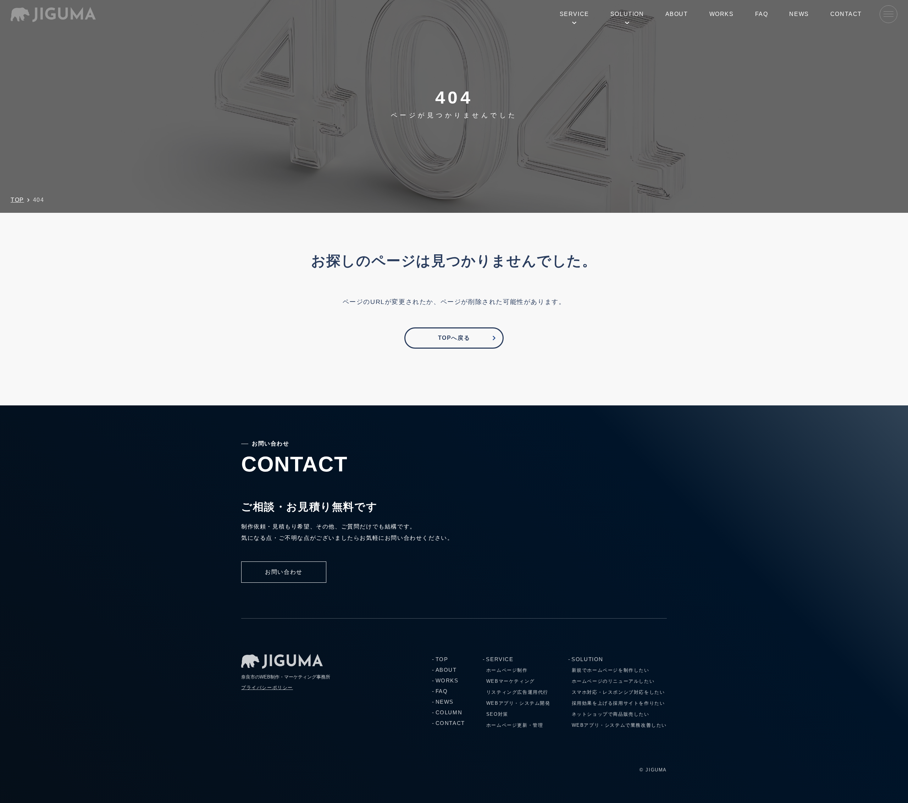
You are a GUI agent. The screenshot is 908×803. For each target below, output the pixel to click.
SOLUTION (627, 14)
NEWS (799, 14)
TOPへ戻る (454, 338)
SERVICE (574, 14)
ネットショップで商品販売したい (610, 714)
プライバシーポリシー (267, 687)
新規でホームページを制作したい (610, 670)
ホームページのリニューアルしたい (613, 681)
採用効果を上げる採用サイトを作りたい (618, 703)
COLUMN (449, 712)
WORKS (721, 14)
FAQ (761, 14)
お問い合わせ (284, 572)
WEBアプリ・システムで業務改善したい (619, 725)
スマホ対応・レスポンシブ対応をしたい (618, 692)
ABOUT (676, 14)
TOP (17, 200)
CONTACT (846, 14)
